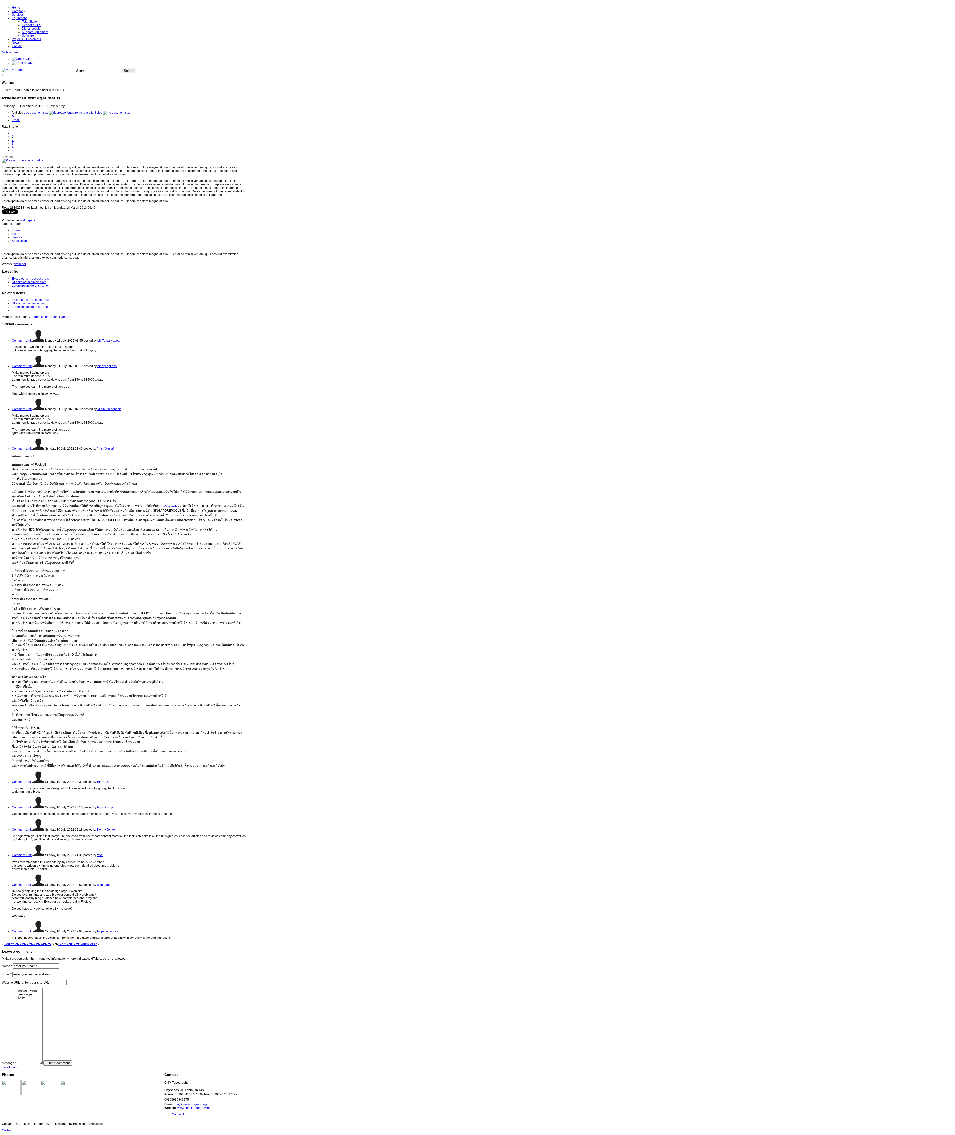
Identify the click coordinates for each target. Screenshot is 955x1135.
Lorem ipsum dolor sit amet (30, 285)
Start (7, 944)
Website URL (11, 982)
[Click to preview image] (22, 160)
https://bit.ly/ (105, 807)
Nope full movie (107, 931)
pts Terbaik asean (109, 340)
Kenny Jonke (106, 829)
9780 (82, 944)
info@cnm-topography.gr (190, 1104)
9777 (61, 944)
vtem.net (20, 264)
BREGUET (104, 782)
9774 (40, 944)
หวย (100, 855)
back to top (9, 1067)
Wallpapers (27, 220)
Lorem (16, 230)
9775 (47, 944)
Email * (7, 974)
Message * (9, 1063)
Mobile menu (11, 52)
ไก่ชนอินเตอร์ (105, 448)
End (94, 944)
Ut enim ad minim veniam (29, 282)
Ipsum (16, 234)
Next (89, 944)
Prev (13, 944)
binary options (107, 366)
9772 (26, 944)
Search (129, 71)
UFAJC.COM (169, 506)
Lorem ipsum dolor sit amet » (51, 317)
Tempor (17, 237)
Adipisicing (19, 241)
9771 (19, 944)
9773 (33, 944)
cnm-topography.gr (197, 1108)
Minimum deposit (109, 409)
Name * (7, 966)
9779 (75, 944)
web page (104, 885)
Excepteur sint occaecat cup (31, 278)
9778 (68, 944)
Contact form (180, 1114)
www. (181, 1108)
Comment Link (22, 340)
